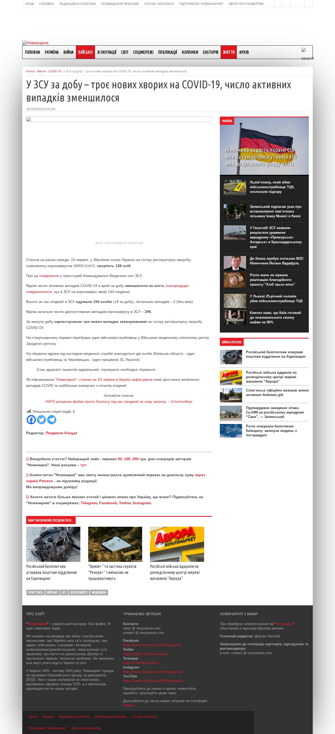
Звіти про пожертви (86, 728)
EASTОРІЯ (210, 52)
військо (52, 592)
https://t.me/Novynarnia (141, 663)
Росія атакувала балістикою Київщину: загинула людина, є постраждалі (271, 430)
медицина (99, 592)
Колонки (190, 52)
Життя (228, 52)
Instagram (142, 503)
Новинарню (284, 624)
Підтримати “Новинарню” (47, 728)
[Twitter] (41, 419)
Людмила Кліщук (61, 433)
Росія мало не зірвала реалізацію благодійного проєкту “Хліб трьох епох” (272, 279)
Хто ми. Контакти (144, 717)
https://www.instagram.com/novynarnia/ (153, 672)
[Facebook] (31, 419)
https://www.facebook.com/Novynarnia (152, 645)
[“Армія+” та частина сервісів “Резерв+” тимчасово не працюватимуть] (115, 560)
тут (83, 465)
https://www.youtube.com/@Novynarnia (153, 681)
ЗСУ (64, 592)
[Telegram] (51, 419)
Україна (52, 52)
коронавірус (79, 592)
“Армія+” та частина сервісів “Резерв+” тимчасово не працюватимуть (112, 572)
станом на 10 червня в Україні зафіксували (116, 379)
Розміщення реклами (110, 717)
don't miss (35, 592)
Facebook (108, 503)
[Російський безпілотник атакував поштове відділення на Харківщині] (53, 560)
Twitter (125, 503)
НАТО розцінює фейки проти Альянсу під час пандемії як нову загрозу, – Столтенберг (119, 401)
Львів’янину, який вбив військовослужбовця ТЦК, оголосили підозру (272, 187)
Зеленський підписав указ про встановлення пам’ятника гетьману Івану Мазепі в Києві (276, 211)
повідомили (49, 276)
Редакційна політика (74, 717)
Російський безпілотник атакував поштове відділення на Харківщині (51, 572)
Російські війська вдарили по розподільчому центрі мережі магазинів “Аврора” (175, 572)
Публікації (167, 52)
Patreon (129, 705)
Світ (125, 52)
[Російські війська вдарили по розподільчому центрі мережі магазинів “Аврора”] (177, 560)
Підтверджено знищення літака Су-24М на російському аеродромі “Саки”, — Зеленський (275, 412)
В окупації (106, 52)
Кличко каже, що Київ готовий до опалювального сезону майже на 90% (275, 317)
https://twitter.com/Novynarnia (145, 654)
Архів (244, 52)
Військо (85, 52)
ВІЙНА (68, 52)
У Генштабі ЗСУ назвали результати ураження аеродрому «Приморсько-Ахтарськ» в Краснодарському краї (276, 237)
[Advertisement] (167, 24)
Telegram (89, 503)
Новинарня (66, 379)
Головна (32, 52)
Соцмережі (143, 52)
